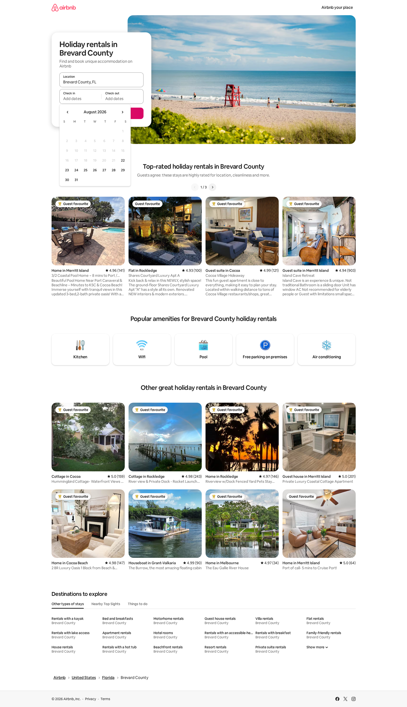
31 (76, 180)
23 (67, 170)
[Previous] (195, 187)
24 (76, 170)
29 (123, 170)
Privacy (90, 699)
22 (123, 160)
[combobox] (101, 82)
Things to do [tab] (138, 604)
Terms (105, 699)
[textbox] (80, 98)
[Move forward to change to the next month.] (122, 112)
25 (85, 170)
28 (113, 170)
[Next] (212, 187)
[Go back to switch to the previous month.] (67, 112)
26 (95, 170)
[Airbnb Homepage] (64, 7)
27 (104, 170)
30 (67, 180)
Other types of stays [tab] (68, 604)
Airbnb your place (337, 7)
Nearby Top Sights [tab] (105, 604)
